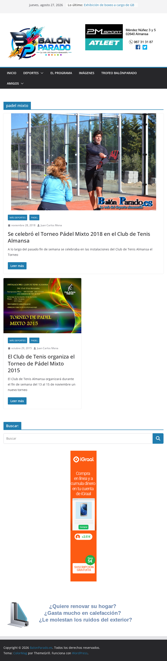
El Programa (61, 73)
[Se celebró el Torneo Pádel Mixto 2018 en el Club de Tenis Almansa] (83, 161)
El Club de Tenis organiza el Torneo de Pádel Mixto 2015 (41, 363)
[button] (41, 73)
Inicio (11, 73)
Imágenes (86, 73)
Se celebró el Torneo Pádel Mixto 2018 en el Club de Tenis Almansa (79, 237)
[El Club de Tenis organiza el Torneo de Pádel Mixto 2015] (42, 305)
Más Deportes (17, 217)
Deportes (31, 73)
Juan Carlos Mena (51, 225)
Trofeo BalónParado (119, 73)
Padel (34, 217)
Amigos (13, 83)
